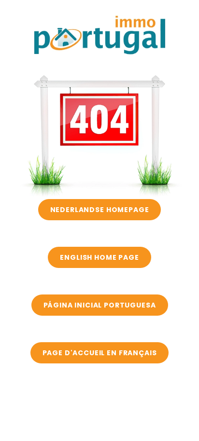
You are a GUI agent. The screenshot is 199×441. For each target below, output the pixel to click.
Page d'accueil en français (100, 353)
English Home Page (99, 257)
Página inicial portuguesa (99, 305)
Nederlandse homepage (99, 209)
